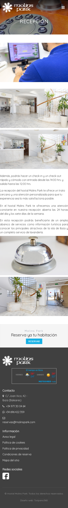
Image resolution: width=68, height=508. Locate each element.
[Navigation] (64, 7)
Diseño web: (27, 500)
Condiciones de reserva (16, 454)
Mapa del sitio (10, 460)
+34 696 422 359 (15, 412)
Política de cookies (13, 442)
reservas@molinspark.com (18, 422)
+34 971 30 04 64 (15, 406)
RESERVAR (34, 341)
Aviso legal (8, 436)
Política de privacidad (15, 448)
